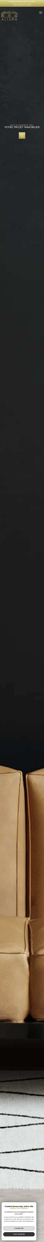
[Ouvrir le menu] (41, 12)
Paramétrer (18, 1228)
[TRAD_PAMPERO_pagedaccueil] (9, 20)
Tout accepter (19, 1234)
